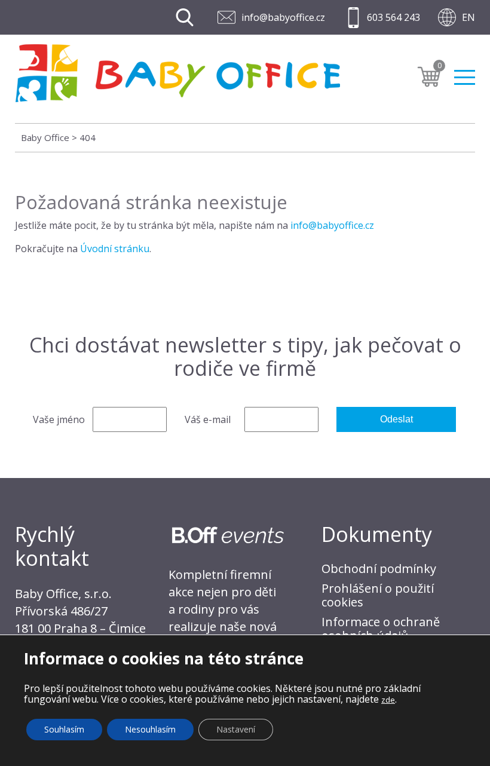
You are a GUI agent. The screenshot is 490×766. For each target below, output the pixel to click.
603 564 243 (393, 17)
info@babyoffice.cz (283, 17)
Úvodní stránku (114, 248)
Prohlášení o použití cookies (377, 595)
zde (388, 699)
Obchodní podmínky (378, 568)
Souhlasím (64, 729)
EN (468, 17)
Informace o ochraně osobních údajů (380, 629)
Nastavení (235, 729)
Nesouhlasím (150, 729)
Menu (464, 72)
